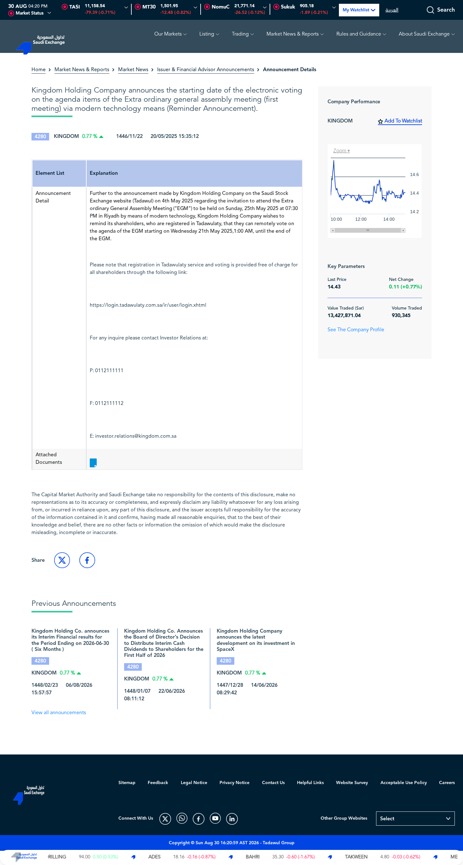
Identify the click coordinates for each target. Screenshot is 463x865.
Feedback (158, 782)
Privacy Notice (234, 782)
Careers (447, 782)
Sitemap (126, 782)
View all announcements (58, 712)
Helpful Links (310, 782)
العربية (392, 10)
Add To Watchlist (403, 121)
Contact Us (273, 782)
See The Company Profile (356, 330)
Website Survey (352, 782)
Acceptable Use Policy (403, 782)
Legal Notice (194, 782)
